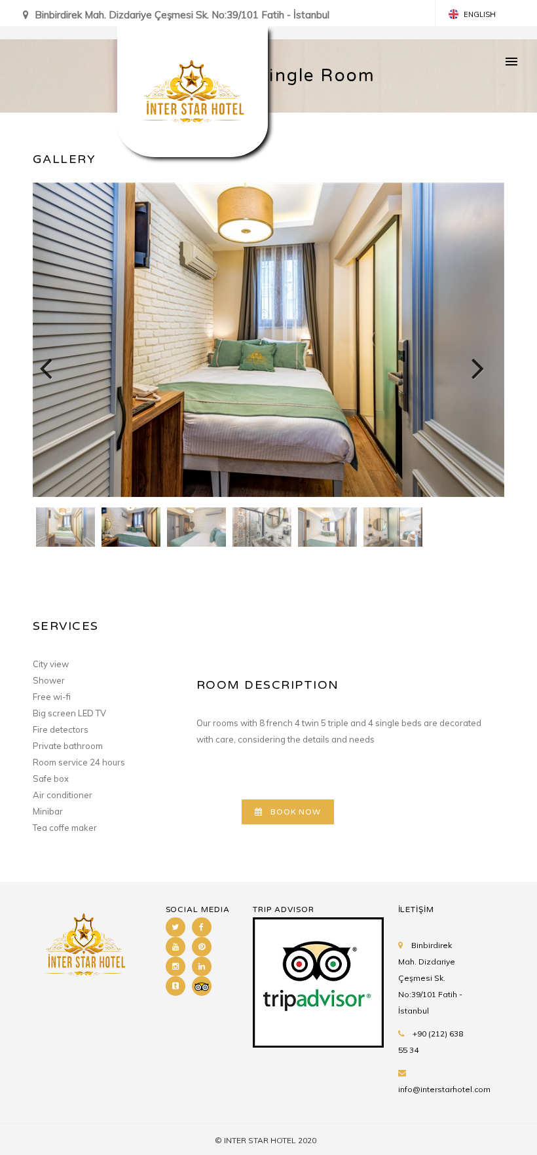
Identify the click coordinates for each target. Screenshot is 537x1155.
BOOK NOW (295, 811)
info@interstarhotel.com (444, 1089)
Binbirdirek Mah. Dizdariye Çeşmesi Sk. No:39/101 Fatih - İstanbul (430, 978)
